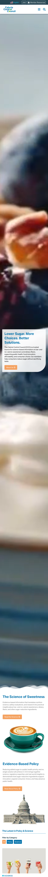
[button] (39, 9)
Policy (10, 842)
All (4, 842)
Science (18, 842)
